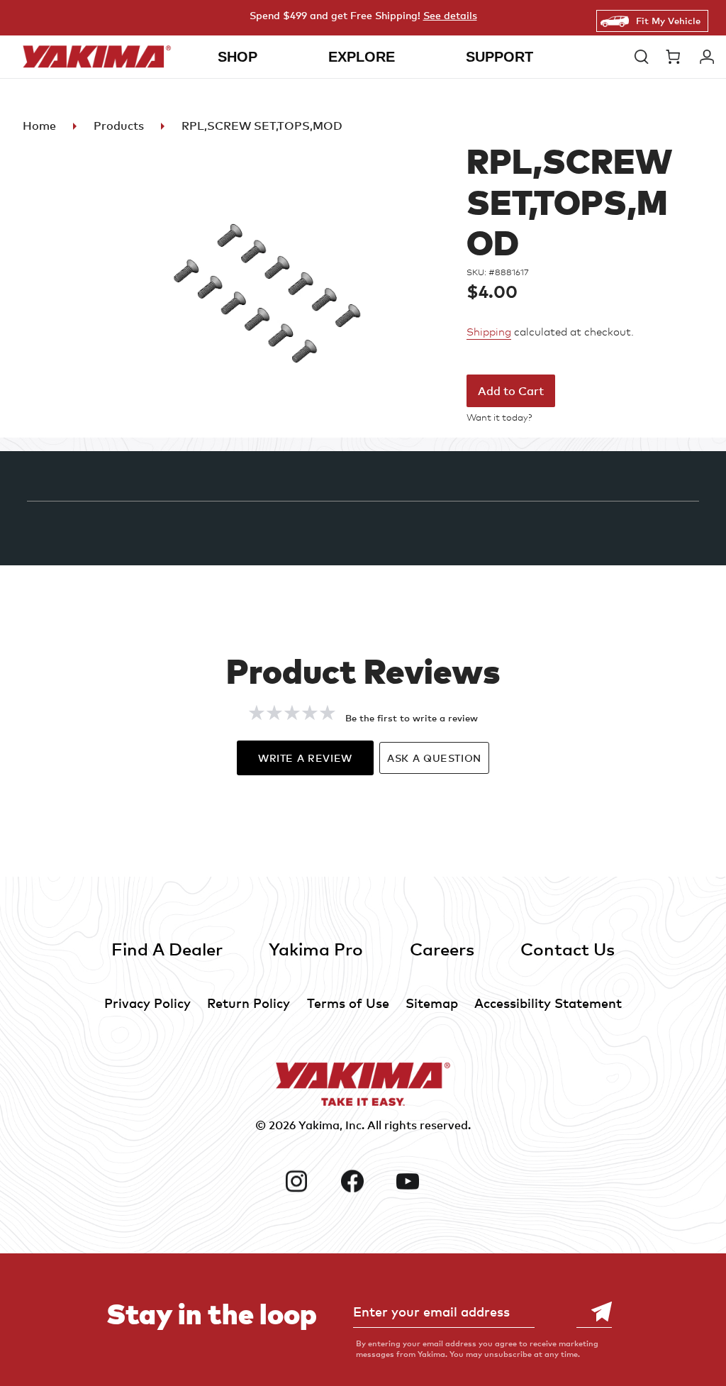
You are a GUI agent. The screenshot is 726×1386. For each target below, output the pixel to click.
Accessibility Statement (548, 1002)
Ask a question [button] (434, 758)
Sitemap (432, 1002)
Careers (442, 948)
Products (119, 125)
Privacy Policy (147, 1002)
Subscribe (594, 1312)
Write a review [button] (305, 758)
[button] (643, 57)
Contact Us (567, 948)
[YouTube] (418, 1181)
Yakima (319, 1125)
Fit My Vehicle (668, 20)
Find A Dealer (167, 948)
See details (450, 15)
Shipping (489, 332)
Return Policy (248, 1002)
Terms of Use (348, 1002)
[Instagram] (307, 1181)
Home (39, 125)
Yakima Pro (316, 948)
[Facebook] (363, 1181)
